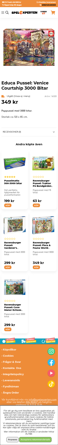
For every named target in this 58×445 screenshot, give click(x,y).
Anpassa (12, 440)
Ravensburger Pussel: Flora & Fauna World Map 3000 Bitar (42, 246)
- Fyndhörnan (10, 386)
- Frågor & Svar (11, 361)
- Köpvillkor (8, 349)
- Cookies (7, 355)
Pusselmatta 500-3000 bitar (13, 182)
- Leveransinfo (10, 380)
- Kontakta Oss (11, 368)
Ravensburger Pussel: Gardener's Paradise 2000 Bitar (12, 248)
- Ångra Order (10, 392)
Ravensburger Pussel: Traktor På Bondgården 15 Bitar (42, 184)
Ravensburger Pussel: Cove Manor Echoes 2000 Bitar (12, 308)
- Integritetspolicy (12, 374)
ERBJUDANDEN (49, 5)
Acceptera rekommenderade (35, 440)
